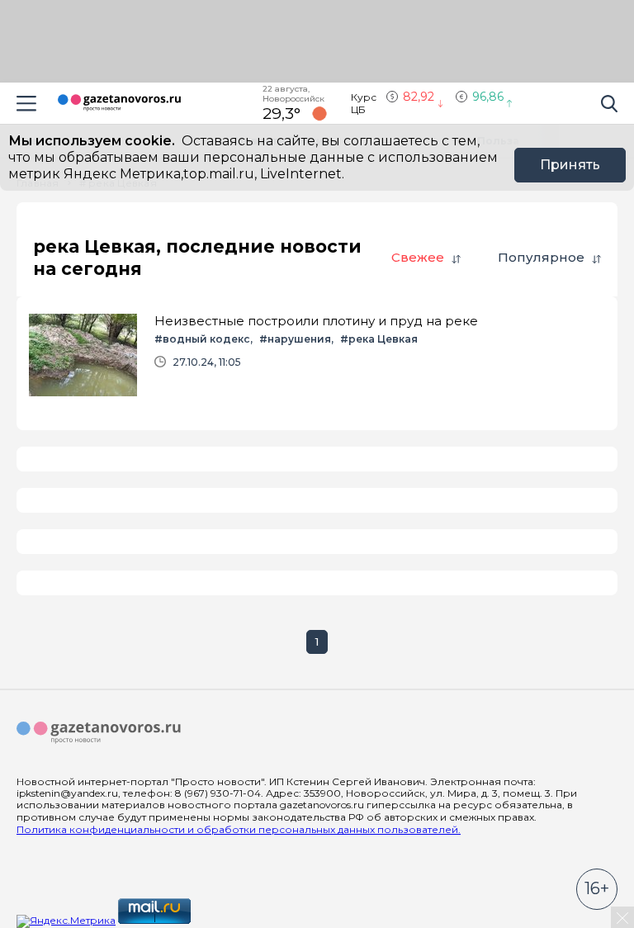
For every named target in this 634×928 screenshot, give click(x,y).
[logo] (99, 733)
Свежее (417, 257)
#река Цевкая (379, 339)
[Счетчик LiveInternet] (229, 920)
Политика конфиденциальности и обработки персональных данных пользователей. (239, 829)
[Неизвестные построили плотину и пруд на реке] (317, 355)
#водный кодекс (202, 339)
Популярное (541, 257)
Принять (570, 165)
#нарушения (295, 339)
